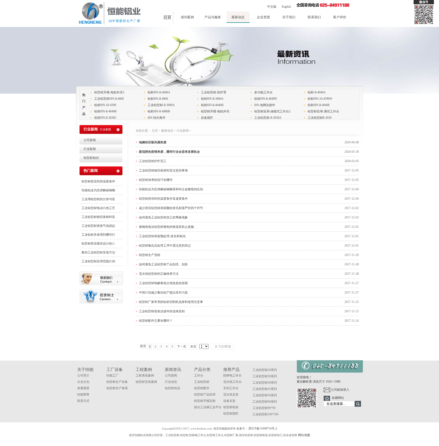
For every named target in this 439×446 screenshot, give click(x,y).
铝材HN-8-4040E (319, 105)
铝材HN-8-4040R (105, 111)
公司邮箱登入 (339, 389)
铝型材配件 (201, 388)
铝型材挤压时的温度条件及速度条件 (163, 198)
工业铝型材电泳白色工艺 (98, 208)
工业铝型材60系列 (265, 401)
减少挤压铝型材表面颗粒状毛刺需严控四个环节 (171, 208)
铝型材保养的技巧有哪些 (156, 180)
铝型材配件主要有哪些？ (156, 320)
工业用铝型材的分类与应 (98, 199)
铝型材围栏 (231, 413)
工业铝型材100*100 (265, 414)
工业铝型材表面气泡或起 (98, 226)
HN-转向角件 (156, 117)
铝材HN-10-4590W (320, 98)
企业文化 (83, 382)
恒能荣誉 (83, 394)
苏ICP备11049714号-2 (262, 428)
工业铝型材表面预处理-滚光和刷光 (162, 236)
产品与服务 (213, 17)
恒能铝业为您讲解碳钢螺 (98, 190)
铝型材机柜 (231, 407)
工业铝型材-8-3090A (161, 105)
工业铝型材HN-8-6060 (109, 98)
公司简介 (83, 375)
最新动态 (238, 17)
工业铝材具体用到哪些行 (98, 234)
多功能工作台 (263, 92)
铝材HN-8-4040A (159, 92)
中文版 (271, 6)
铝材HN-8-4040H (212, 105)
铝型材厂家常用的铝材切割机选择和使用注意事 (171, 302)
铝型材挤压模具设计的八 (98, 243)
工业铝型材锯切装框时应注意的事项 (163, 170)
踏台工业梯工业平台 (208, 407)
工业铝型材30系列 (265, 376)
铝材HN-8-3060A (212, 98)
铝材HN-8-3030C (105, 117)
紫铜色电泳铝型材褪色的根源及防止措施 (166, 227)
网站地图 (304, 435)
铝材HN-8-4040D (265, 98)
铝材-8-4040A (317, 92)
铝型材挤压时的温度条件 (98, 181)
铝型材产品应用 (204, 394)
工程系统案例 (145, 375)
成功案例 (187, 17)
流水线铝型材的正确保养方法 (159, 274)
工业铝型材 (201, 382)
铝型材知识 (91, 158)
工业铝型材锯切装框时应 (98, 217)
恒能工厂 (112, 375)
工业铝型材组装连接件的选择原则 (162, 311)
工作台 (198, 375)
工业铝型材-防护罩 (213, 92)
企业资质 (263, 17)
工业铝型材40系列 (265, 382)
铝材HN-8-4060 (158, 98)
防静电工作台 (232, 375)
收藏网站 (338, 398)
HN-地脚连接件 (264, 105)
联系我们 (314, 17)
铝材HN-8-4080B (159, 111)
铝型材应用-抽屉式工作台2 (272, 111)
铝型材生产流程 (149, 255)
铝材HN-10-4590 (105, 105)
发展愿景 (83, 388)
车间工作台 (231, 388)
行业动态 (171, 382)
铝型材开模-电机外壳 (215, 111)
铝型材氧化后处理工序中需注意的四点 (165, 245)
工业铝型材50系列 (265, 395)
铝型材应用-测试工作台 (323, 111)
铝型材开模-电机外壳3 (109, 92)
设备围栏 (207, 117)
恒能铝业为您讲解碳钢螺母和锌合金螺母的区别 (171, 189)
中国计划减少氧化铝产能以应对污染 (163, 292)
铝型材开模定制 (204, 401)
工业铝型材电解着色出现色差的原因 (163, 283)
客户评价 (339, 17)
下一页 (181, 346)
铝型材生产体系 (117, 388)
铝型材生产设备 (117, 382)
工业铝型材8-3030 (320, 117)
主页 (155, 130)
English (286, 6)
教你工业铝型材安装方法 (98, 252)
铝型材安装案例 (146, 382)
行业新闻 (183, 130)
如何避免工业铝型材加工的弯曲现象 (163, 217)
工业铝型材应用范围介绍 (98, 261)
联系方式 (83, 401)
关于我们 (288, 17)
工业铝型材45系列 (265, 389)
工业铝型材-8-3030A (267, 117)
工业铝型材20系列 (265, 370)
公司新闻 (90, 140)
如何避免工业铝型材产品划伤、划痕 (163, 264)
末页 (193, 346)
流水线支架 (231, 394)
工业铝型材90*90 (264, 408)
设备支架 (229, 401)
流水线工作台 (232, 382)
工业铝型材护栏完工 (152, 161)
